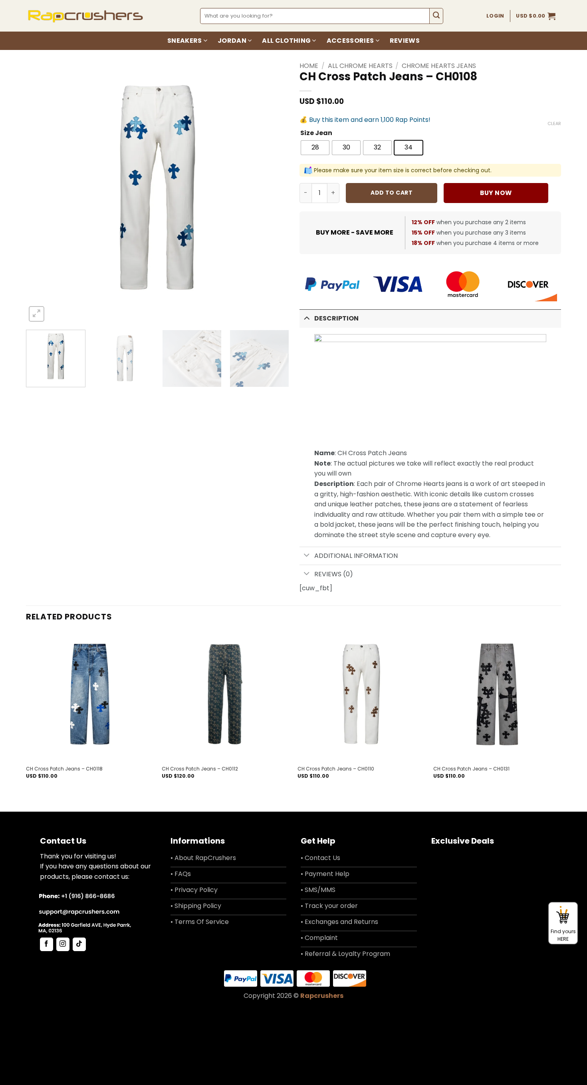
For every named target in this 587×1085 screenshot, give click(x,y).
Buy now (496, 193)
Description (336, 318)
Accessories (350, 40)
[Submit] (436, 16)
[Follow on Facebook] (46, 944)
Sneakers (184, 40)
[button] (535, 16)
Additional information (356, 555)
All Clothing (286, 40)
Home (308, 65)
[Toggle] (306, 318)
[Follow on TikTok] (79, 944)
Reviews (405, 40)
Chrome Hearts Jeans (439, 65)
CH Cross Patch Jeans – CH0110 (335, 769)
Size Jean (316, 133)
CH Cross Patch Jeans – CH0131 (471, 769)
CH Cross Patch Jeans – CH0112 (200, 769)
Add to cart (391, 193)
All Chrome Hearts (360, 65)
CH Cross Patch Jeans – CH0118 (64, 769)
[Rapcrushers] (85, 16)
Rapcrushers (321, 995)
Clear (554, 123)
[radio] (315, 148)
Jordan (232, 40)
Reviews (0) (333, 574)
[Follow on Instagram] (62, 944)
